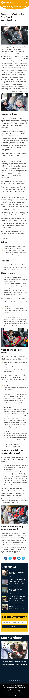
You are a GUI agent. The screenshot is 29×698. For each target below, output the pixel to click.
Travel (24, 661)
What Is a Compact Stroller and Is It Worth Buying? (17, 580)
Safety (20, 661)
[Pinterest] (14, 558)
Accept (15, 695)
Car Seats (5, 661)
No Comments (20, 576)
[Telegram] (23, 558)
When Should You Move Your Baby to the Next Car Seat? (17, 597)
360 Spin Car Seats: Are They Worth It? (17, 605)
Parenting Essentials (13, 661)
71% (8, 72)
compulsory (21, 540)
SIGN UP (14, 627)
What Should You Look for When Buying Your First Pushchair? (16, 589)
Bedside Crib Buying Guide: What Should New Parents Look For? (16, 572)
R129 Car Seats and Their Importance (14, 664)
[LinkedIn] (19, 558)
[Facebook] (5, 558)
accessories (18, 77)
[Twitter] (10, 558)
